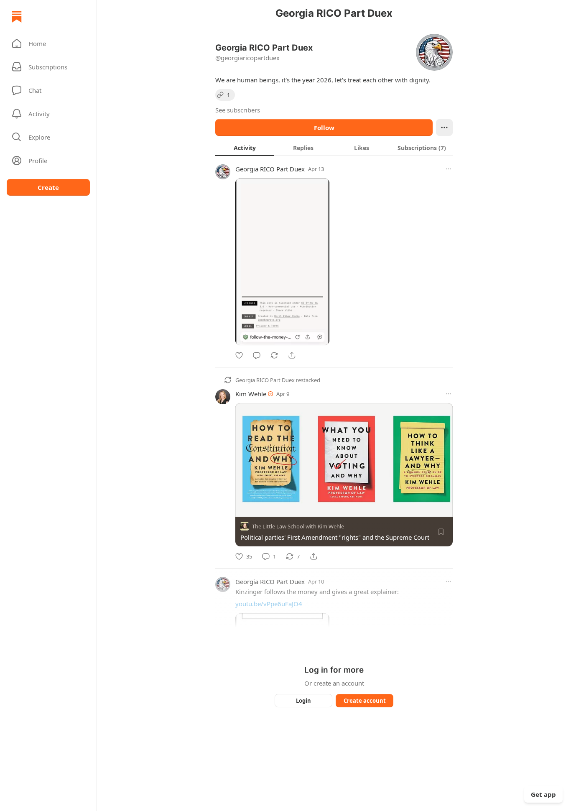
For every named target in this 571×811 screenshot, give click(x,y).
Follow (324, 127)
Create (48, 187)
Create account (365, 700)
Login (303, 700)
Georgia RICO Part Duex (270, 169)
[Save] (441, 531)
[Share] (292, 355)
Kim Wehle (250, 394)
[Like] (239, 355)
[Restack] (274, 355)
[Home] (17, 17)
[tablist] (334, 147)
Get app (543, 794)
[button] (48, 43)
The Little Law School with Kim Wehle (298, 526)
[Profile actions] (444, 127)
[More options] (448, 169)
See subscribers (237, 110)
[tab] (244, 147)
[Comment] (257, 355)
